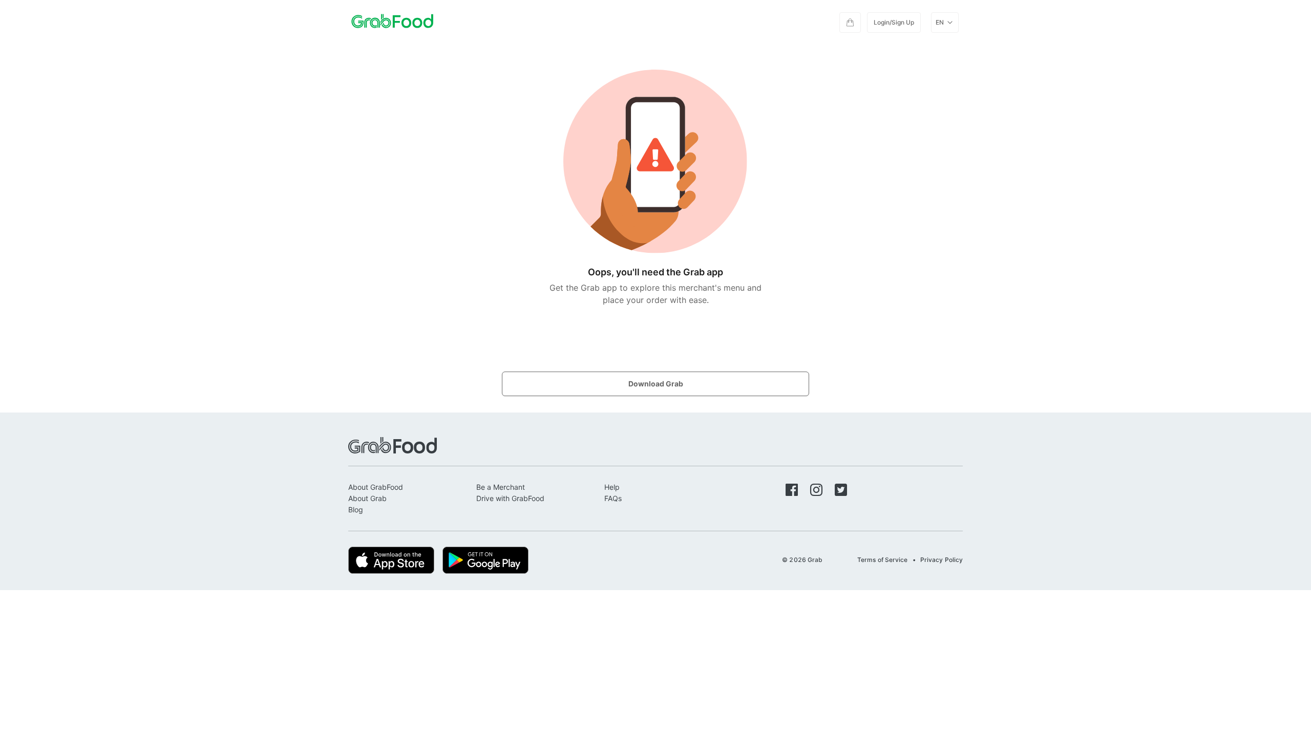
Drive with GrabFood (510, 498)
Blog (355, 509)
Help (612, 487)
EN (940, 22)
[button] (850, 22)
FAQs (613, 498)
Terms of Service (882, 559)
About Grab (367, 498)
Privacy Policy (941, 559)
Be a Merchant (500, 487)
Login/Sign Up (894, 22)
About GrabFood (375, 487)
